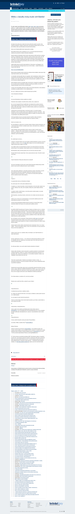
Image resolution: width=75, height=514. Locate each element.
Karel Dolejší (17, 402)
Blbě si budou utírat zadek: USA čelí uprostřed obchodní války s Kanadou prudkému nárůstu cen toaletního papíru (56, 173)
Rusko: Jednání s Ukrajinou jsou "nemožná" (22, 488)
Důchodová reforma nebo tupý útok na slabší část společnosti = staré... (34, 411)
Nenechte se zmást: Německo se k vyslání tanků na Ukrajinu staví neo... (26, 436)
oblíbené (43, 373)
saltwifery (20, 419)
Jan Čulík (16, 404)
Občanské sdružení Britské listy (20, 511)
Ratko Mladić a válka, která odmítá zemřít (56, 162)
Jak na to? (51, 92)
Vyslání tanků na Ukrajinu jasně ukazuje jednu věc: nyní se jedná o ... (25, 470)
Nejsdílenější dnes (51, 183)
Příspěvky (50, 8)
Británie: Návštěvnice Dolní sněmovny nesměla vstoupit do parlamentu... (26, 433)
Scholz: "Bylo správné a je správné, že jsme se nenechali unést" (25, 445)
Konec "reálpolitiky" (18, 423)
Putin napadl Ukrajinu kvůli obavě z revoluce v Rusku (23, 450)
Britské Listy (56, 504)
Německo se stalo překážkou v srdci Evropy (22, 486)
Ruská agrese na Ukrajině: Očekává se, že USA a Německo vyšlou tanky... (26, 471)
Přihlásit (62, 3)
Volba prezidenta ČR (16, 352)
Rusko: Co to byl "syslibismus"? (20, 496)
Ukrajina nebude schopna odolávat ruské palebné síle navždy (24, 425)
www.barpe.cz (36, 331)
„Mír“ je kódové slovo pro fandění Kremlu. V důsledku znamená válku (30, 429)
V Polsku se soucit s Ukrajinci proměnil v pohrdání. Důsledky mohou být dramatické (55, 140)
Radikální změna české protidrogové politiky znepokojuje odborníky (56, 199)
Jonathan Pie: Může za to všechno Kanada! (56, 170)
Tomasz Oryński (55, 185)
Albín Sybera (55, 194)
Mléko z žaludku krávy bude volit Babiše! (21, 479)
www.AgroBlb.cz (29, 322)
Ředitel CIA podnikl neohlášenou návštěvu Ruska (55, 147)
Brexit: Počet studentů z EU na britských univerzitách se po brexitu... (25, 435)
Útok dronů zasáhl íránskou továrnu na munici (22, 408)
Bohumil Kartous (17, 460)
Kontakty (29, 504)
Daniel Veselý (17, 463)
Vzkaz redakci (38, 504)
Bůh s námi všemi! (23, 392)
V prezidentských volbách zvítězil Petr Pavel (22, 399)
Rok (58, 178)
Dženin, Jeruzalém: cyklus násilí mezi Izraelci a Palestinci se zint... (25, 415)
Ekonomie (11, 504)
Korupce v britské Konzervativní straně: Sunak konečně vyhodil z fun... (26, 409)
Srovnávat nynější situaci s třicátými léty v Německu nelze (27, 406)
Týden (51, 178)
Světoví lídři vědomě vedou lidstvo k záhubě (26, 463)
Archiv (21, 8)
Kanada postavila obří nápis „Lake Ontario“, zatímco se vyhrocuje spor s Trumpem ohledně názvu (56, 191)
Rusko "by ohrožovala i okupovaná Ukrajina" (22, 490)
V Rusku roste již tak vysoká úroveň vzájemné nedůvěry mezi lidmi (25, 493)
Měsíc (55, 178)
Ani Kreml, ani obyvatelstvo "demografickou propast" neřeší (24, 454)
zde (29, 26)
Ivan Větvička (17, 474)
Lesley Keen (17, 395)
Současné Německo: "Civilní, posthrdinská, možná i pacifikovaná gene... (26, 440)
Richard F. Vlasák (17, 401)
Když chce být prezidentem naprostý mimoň (26, 476)
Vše (60, 178)
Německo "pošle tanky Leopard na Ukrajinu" (22, 484)
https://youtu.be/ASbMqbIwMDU (17, 69)
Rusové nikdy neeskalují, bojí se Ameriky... (21, 467)
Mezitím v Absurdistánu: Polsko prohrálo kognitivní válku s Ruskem (55, 188)
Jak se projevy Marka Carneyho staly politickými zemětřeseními (55, 155)
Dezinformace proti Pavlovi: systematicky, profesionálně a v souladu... (32, 460)
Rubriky (35, 8)
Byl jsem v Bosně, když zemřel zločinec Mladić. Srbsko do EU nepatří (56, 203)
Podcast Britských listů (55, 86)
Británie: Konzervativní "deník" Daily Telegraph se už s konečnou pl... (26, 421)
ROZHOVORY (26, 8)
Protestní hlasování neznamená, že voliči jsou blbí (26, 404)
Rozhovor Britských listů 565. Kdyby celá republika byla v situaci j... (25, 439)
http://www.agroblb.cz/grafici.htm (23, 341)
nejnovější (39, 373)
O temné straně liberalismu (54, 144)
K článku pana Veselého (18, 469)
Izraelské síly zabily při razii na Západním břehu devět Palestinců (25, 447)
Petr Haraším (17, 412)
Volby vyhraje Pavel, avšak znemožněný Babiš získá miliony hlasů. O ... (30, 402)
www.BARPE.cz (14, 310)
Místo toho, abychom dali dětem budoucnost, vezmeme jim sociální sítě (56, 159)
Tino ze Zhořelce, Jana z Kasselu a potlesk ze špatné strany (24, 483)
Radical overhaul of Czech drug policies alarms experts (56, 196)
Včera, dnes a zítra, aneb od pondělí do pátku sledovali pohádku (29, 412)
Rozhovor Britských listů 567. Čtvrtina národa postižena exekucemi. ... (26, 398)
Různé (19, 506)
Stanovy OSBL (38, 503)
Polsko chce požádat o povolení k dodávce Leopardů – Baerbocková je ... (26, 487)
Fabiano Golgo (55, 161)
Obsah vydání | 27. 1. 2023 (17, 391)
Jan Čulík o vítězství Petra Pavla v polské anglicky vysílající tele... (25, 394)
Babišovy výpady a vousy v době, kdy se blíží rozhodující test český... (26, 430)
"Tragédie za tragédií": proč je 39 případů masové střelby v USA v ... (25, 480)
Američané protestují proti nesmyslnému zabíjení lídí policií (24, 413)
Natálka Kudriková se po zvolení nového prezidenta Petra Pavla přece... (31, 464)
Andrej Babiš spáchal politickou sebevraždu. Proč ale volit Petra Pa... (30, 474)
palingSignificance (22, 459)
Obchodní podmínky (31, 507)
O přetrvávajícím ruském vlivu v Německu (21, 442)
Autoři (46, 8)
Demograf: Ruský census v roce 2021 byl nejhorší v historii (24, 453)
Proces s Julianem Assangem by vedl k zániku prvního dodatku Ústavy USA (27, 494)
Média (19, 505)
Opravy (29, 505)
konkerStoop (21, 473)
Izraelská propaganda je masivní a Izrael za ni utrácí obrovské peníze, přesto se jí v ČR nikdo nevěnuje (56, 165)
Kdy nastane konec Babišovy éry (24, 396)
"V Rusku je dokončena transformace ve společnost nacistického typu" (26, 491)
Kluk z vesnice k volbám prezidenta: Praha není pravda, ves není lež (31, 466)
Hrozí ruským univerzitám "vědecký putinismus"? (23, 456)
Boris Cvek (17, 396)
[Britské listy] (24, 39)
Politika (19, 504)
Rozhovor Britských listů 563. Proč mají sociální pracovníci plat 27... (25, 446)
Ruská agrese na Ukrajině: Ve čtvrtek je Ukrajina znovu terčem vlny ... (26, 457)
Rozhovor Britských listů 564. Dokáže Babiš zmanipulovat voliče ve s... (26, 443)
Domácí (19, 503)
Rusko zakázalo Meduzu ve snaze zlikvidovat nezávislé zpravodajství (26, 449)
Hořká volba (23, 401)
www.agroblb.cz (28, 328)
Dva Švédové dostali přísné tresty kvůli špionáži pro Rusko (24, 481)
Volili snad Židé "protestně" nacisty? (25, 405)
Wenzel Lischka (17, 477)
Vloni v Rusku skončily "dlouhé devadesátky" (22, 452)
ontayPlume (21, 395)
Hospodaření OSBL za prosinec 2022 (20, 438)
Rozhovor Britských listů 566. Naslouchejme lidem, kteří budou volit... (26, 432)
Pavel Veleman (17, 392)
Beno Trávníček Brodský (19, 411)
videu (25, 143)
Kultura (11, 505)
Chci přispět (57, 80)
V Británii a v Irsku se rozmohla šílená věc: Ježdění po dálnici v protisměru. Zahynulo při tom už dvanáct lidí (56, 151)
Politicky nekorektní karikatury (55, 115)
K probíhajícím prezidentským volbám (21, 422)
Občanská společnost (13, 506)
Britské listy (17, 4)
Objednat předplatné (55, 14)
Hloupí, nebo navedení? (23, 426)
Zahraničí (11, 503)
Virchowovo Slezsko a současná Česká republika (26, 462)
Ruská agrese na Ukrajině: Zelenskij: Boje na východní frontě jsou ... (25, 416)
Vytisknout (14, 356)
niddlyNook (21, 428)
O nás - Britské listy (30, 503)
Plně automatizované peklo (24, 477)
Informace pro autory (39, 505)
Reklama (29, 506)
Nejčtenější (49, 136)
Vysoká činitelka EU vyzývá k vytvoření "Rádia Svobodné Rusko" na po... (26, 418)
